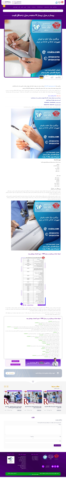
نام (60, 436)
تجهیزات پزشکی (15, 7)
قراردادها (29, 7)
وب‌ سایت (47, 439)
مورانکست (30, 474)
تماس (19, 7)
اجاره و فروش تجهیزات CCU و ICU (50, 86)
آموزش (25, 7)
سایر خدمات (34, 7)
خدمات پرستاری (47, 7)
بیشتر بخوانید (59, 410)
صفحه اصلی (55, 7)
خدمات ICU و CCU (40, 7)
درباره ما (51, 7)
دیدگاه (59, 424)
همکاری (22, 7)
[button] (7, 386)
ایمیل (31, 436)
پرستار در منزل (58, 77)
